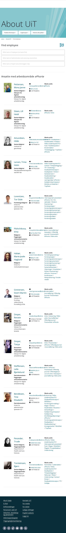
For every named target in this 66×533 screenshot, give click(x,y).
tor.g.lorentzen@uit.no (36, 198)
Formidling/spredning (51, 255)
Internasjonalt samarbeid (52, 198)
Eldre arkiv (54, 236)
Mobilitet (59, 426)
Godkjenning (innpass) (51, 182)
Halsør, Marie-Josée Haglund (19, 256)
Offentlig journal (49, 320)
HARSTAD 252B (36, 443)
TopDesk (58, 150)
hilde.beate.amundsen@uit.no (38, 139)
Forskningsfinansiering (51, 210)
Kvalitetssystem (54, 146)
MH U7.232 (34, 89)
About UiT (8, 39)
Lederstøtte (56, 465)
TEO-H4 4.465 (35, 201)
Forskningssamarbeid (51, 261)
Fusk (45, 146)
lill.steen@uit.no (36, 111)
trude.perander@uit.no (36, 440)
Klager (46, 406)
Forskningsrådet (49, 216)
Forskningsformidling (51, 404)
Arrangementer (49, 426)
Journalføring (53, 230)
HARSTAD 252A (35, 468)
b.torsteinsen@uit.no (36, 465)
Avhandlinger (48, 410)
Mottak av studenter (51, 184)
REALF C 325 (34, 258)
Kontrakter (48, 465)
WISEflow (47, 401)
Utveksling (50, 168)
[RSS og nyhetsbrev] (25, 528)
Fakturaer (47, 475)
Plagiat (46, 448)
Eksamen (56, 408)
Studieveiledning (49, 176)
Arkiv (52, 113)
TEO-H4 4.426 (35, 294)
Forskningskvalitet (50, 214)
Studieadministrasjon (51, 170)
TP (45, 168)
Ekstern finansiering (50, 271)
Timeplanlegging (55, 166)
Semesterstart (49, 174)
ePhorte (47, 86)
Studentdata (48, 408)
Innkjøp (46, 483)
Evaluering (47, 395)
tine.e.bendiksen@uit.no (37, 395)
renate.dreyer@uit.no (36, 316)
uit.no (2, 39)
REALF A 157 (34, 142)
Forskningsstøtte (50, 218)
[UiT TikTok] (13, 528)
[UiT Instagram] (9, 528)
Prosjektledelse (55, 448)
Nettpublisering (49, 277)
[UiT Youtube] (17, 528)
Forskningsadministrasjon (52, 208)
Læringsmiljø (48, 180)
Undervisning (48, 450)
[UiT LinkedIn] (21, 528)
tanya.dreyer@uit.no (35, 343)
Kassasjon (47, 232)
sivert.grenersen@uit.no (37, 291)
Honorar (53, 273)
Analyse (56, 142)
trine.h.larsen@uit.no (36, 164)
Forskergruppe (49, 206)
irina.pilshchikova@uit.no (37, 230)
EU (52, 200)
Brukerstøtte (48, 148)
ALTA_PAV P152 (36, 233)
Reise (53, 475)
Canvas (46, 166)
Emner (56, 172)
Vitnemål (47, 139)
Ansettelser (57, 269)
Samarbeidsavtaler (50, 267)
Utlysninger (48, 269)
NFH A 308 (34, 166)
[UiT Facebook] (4, 528)
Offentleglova (54, 372)
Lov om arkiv (48, 374)
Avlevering (52, 316)
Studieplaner (55, 139)
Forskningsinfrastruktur (52, 212)
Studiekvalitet (48, 142)
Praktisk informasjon (9, 32)
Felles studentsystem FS (52, 144)
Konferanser (48, 275)
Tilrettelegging (49, 150)
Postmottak (54, 234)
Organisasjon (24, 32)
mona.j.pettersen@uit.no (37, 86)
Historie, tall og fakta (38, 32)
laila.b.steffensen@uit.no (37, 367)
